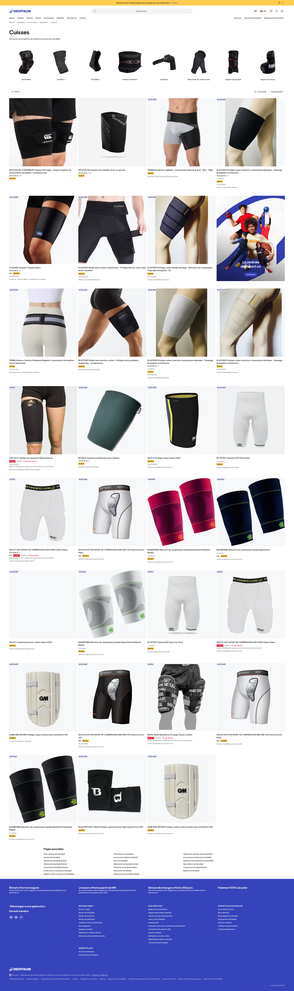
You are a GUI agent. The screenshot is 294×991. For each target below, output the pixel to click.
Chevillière (95, 79)
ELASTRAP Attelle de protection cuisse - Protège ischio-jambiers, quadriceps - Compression (108, 361)
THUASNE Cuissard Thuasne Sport (25, 268)
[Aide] (271, 11)
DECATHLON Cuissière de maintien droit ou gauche (101, 170)
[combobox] (278, 92)
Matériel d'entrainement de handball (198, 861)
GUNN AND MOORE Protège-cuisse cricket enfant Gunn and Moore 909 (180, 827)
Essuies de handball (52, 857)
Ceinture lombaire (129, 79)
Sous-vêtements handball (54, 854)
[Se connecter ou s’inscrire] (276, 11)
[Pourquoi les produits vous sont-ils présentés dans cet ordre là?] (255, 92)
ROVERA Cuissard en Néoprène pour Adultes (98, 458)
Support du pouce (267, 79)
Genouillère (26, 79)
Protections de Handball (123, 854)
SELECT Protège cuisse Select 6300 (163, 458)
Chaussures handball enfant (125, 867)
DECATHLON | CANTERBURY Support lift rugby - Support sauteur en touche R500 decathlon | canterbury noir (40, 171)
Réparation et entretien (273, 18)
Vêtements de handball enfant (126, 864)
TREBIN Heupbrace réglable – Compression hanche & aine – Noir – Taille (180, 170)
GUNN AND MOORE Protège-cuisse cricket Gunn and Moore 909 (38, 735)
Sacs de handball (120, 861)
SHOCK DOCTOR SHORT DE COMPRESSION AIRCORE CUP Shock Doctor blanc (111, 551)
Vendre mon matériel (252, 18)
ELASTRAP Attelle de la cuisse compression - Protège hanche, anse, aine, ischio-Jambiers (112, 269)
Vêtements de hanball (122, 871)
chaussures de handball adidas (126, 874)
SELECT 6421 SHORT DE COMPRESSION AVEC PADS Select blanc (38, 550)
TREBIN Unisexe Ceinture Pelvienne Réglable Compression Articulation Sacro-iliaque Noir (41, 361)
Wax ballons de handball (193, 864)
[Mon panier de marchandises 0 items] (282, 11)
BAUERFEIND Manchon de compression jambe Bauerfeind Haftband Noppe (178, 551)
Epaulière (164, 79)
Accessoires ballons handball (125, 857)
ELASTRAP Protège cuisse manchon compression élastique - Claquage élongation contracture (249, 171)
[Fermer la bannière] (283, 3)
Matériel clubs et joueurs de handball (59, 874)
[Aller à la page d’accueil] (20, 11)
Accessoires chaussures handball (197, 857)
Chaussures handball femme (195, 867)
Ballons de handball (191, 871)
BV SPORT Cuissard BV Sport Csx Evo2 (165, 642)
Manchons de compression (199, 79)
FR (265, 11)
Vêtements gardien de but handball (197, 854)
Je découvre (250, 274)
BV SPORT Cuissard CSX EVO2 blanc (233, 458)
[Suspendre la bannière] (279, 3)
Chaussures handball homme (56, 867)
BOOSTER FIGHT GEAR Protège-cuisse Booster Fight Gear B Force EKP (110, 827)
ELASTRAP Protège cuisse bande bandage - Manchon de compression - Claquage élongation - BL (180, 269)
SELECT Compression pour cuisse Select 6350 (30, 642)
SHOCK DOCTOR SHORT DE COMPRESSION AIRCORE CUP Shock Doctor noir (111, 736)
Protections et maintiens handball (58, 871)
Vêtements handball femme (55, 861)
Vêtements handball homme (55, 864)
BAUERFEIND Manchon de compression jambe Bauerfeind (243, 550)
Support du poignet (233, 79)
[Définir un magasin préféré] (255, 11)
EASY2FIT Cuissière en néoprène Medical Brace (31, 458)
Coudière (61, 79)
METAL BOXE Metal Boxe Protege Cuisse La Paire (169, 735)
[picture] (43, 132)
